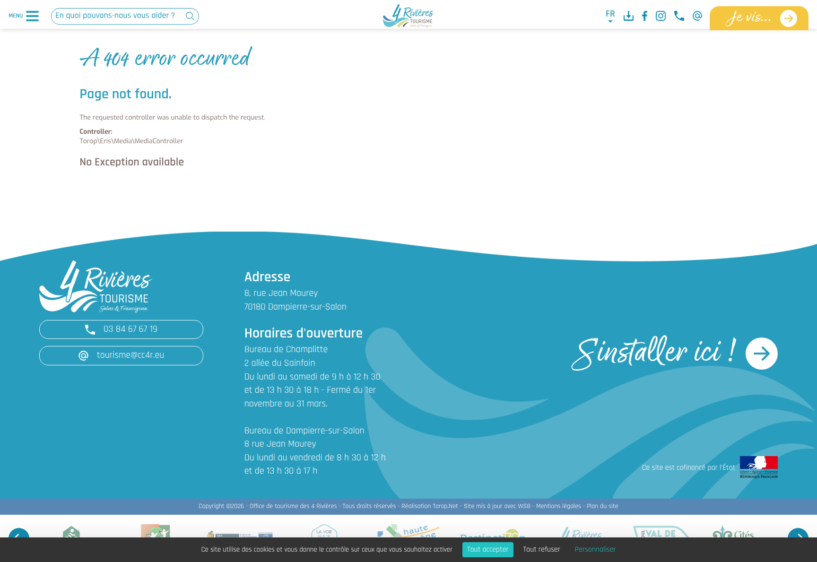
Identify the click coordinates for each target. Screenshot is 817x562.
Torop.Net (445, 506)
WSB (524, 506)
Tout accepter (488, 549)
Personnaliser (595, 549)
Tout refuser (541, 549)
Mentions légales (558, 506)
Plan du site (602, 506)
